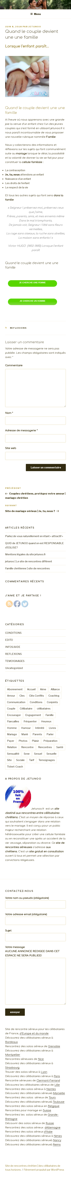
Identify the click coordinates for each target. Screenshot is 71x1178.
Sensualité (13, 753)
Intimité (39, 728)
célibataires (43, 708)
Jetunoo (34, 26)
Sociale (20, 760)
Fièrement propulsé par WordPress (44, 1169)
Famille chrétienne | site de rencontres (27, 568)
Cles (22, 695)
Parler (50, 734)
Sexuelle (52, 753)
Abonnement (15, 689)
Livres (52, 728)
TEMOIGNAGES (14, 661)
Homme (12, 728)
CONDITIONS (13, 632)
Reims (57, 1144)
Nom (9, 413)
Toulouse (58, 1101)
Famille (49, 715)
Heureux (46, 721)
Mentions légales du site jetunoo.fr (25, 554)
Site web (10, 448)
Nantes (51, 1089)
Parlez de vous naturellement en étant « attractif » (34, 536)
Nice (41, 1059)
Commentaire (14, 365)
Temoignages (47, 760)
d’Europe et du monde (34, 1033)
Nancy (57, 1140)
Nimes (58, 1136)
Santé (59, 747)
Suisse (47, 1110)
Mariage (12, 734)
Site (9, 760)
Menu (37, 14)
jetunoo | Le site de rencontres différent (28, 561)
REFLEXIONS (18, 328)
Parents (37, 734)
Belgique (53, 1106)
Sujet (8, 930)
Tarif (31, 760)
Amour (11, 695)
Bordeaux (11, 1042)
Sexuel (38, 753)
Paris (57, 1076)
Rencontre (27, 747)
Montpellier (12, 1054)
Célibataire (26, 708)
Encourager (14, 715)
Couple (11, 708)
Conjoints (52, 702)
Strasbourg (12, 1067)
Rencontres (45, 747)
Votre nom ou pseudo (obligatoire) (27, 898)
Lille (57, 1084)
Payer (10, 740)
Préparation (50, 740)
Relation (12, 747)
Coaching (53, 695)
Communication (16, 702)
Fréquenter (30, 721)
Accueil (31, 689)
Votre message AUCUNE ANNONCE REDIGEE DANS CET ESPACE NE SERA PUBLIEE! (32, 951)
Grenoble (54, 1046)
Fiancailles (13, 721)
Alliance (55, 689)
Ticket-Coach (15, 766)
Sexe (27, 753)
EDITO (9, 639)
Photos (23, 740)
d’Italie (48, 1131)
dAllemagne (52, 1127)
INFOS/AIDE (12, 646)
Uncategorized (14, 668)
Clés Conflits (36, 695)
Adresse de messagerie (21, 430)
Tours (52, 1097)
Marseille (59, 1093)
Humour (26, 728)
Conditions (36, 702)
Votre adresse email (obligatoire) (26, 914)
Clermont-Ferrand (48, 1080)
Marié (24, 734)
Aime (43, 689)
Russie (50, 1123)
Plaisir (35, 740)
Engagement (33, 715)
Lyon (44, 1072)
